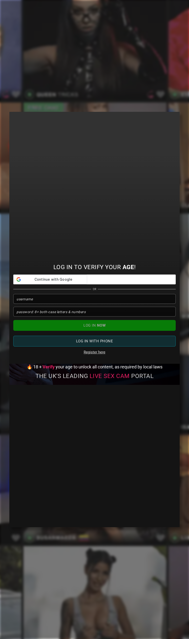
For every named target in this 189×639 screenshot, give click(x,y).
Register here (94, 352)
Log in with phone (94, 341)
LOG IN (94, 325)
